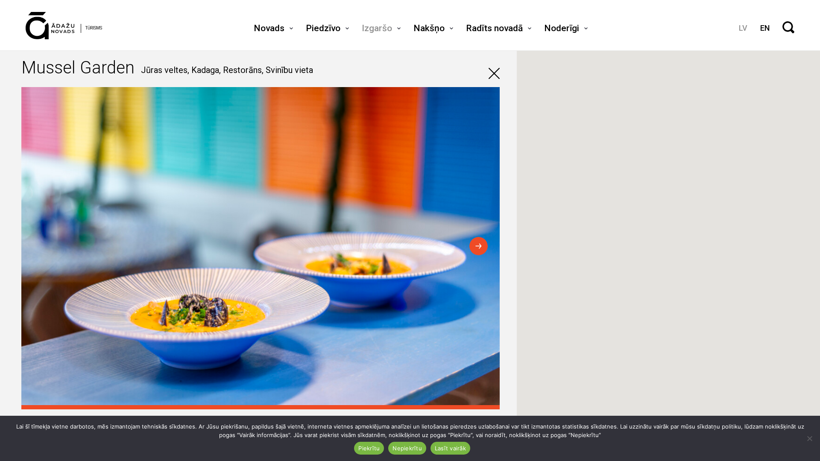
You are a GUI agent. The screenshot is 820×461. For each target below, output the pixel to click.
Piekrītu (369, 448)
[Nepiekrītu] (809, 438)
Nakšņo (429, 28)
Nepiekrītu (407, 448)
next (478, 246)
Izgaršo (377, 28)
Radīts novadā (494, 28)
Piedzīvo (323, 28)
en (765, 27)
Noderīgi (561, 28)
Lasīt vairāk (450, 448)
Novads (269, 28)
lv (743, 27)
